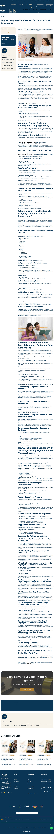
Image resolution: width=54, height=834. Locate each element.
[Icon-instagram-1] (46, 791)
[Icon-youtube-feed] (48, 791)
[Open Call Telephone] (51, 824)
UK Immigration (26, 9)
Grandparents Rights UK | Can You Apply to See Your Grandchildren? (44, 759)
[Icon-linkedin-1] (52, 791)
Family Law (35, 9)
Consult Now (50, 5)
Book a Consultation (47, 787)
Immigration (12, 755)
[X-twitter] (44, 791)
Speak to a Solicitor (28, 689)
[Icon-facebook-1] (42, 791)
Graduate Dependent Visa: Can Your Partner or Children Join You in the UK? (8, 759)
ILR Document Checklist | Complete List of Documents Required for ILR (25, 759)
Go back (4, 16)
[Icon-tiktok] (50, 791)
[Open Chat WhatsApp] (51, 828)
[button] (38, 12)
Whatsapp (41, 5)
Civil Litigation (43, 9)
